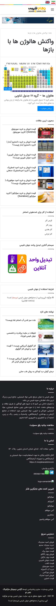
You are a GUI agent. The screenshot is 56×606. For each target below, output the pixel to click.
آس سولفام (49, 510)
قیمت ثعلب (49, 563)
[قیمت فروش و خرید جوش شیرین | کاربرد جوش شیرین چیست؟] (46, 158)
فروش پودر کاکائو (47, 554)
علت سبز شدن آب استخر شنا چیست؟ (21, 320)
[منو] (52, 10)
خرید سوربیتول (48, 566)
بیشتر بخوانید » (46, 108)
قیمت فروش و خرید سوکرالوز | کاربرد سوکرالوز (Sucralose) (21, 195)
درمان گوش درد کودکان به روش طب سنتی (36, 371)
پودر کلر (49, 225)
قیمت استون (49, 578)
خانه (50, 33)
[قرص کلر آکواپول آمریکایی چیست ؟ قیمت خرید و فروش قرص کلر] (46, 362)
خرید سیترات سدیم (46, 545)
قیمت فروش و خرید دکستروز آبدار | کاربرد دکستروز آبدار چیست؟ (21, 143)
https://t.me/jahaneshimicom (42, 462)
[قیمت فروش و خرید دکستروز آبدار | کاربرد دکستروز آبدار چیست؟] (46, 145)
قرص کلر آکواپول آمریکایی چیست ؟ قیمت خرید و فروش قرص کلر (21, 360)
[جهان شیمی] (28, 20)
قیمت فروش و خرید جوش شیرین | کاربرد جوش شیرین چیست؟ (21, 156)
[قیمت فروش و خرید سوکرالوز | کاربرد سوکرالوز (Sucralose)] (46, 197)
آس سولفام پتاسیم (46, 519)
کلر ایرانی (48, 234)
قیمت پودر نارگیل (47, 557)
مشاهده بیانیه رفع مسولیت (43, 433)
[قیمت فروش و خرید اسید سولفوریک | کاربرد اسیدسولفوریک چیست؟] (46, 184)
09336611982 (39, 473)
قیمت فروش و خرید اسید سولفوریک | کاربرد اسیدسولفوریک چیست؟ (20, 182)
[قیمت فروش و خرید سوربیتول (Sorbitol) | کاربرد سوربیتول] (46, 133)
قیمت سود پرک (48, 551)
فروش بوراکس (48, 572)
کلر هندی (48, 229)
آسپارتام (51, 501)
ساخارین (50, 514)
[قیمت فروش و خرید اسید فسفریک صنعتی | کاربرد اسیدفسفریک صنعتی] (46, 171)
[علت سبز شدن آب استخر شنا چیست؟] (46, 324)
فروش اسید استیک (46, 575)
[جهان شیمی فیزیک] (37, 9)
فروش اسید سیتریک (46, 542)
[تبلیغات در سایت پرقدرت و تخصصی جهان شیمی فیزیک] (46, 337)
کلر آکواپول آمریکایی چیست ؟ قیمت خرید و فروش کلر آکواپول (21, 347)
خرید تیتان (49, 548)
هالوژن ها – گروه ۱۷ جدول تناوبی (34, 95)
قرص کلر (48, 220)
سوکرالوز (50, 497)
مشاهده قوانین (28, 300)
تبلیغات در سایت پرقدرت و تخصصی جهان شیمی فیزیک (21, 334)
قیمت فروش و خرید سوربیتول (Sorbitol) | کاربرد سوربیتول (23, 130)
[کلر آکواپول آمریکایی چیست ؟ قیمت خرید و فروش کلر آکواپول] (46, 349)
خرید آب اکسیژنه (47, 569)
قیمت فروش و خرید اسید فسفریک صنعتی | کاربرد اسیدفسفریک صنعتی (21, 169)
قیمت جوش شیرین (46, 560)
